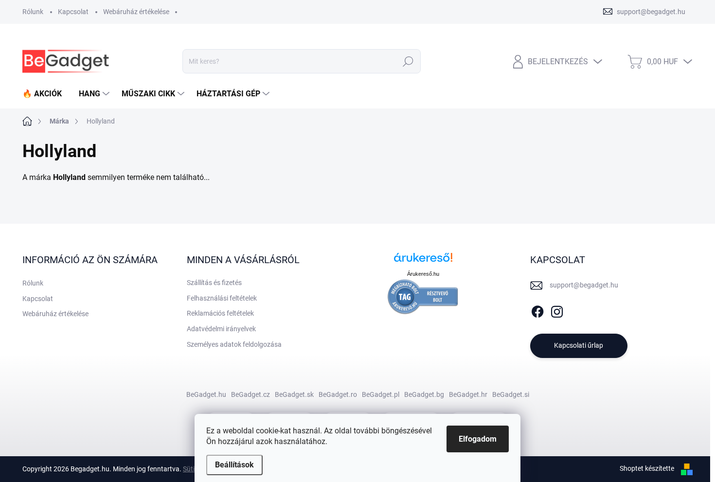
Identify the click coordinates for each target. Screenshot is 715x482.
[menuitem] (45, 93)
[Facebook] (537, 310)
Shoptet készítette (647, 468)
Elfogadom (478, 439)
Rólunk (32, 12)
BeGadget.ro (338, 394)
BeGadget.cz (250, 394)
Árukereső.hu (423, 274)
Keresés (408, 61)
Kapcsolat (73, 12)
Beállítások (234, 464)
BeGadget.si (510, 394)
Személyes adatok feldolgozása (234, 344)
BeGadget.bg (424, 394)
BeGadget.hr (468, 394)
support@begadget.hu (584, 285)
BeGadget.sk (294, 394)
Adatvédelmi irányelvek (221, 329)
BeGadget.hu (206, 394)
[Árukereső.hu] (423, 261)
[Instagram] (557, 310)
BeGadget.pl (380, 394)
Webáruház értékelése (136, 12)
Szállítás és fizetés (214, 282)
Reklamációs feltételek (220, 313)
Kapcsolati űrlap (578, 345)
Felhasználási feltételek (222, 298)
